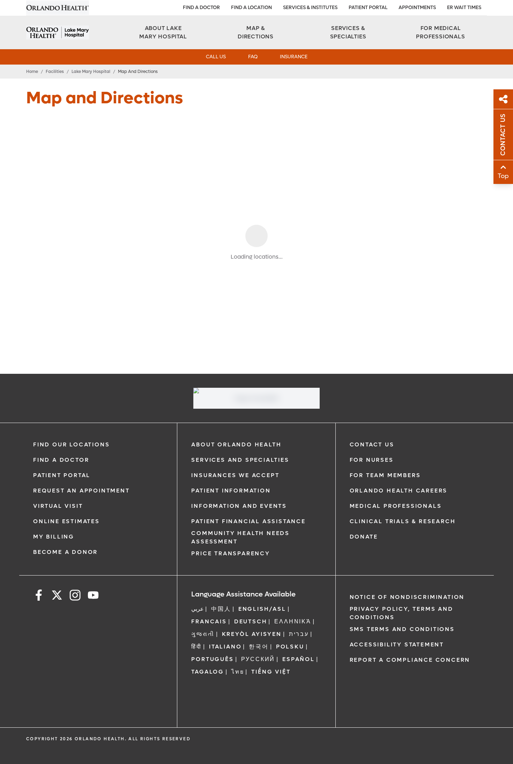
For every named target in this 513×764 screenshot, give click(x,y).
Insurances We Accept (235, 475)
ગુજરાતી (202, 634)
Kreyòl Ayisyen (252, 634)
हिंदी (196, 646)
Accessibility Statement (397, 644)
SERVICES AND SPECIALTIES (240, 459)
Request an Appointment (81, 490)
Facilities (55, 71)
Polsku (290, 646)
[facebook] (38, 596)
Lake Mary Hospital (91, 71)
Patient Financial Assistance (248, 521)
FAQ (253, 56)
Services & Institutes (310, 7)
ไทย (237, 671)
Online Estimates (66, 521)
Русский (258, 659)
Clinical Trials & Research (403, 521)
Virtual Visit (58, 506)
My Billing (53, 536)
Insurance (293, 56)
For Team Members (385, 475)
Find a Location (251, 7)
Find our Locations (71, 444)
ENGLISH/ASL (262, 609)
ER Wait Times (464, 7)
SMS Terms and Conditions (402, 629)
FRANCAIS (208, 621)
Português (212, 659)
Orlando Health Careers (399, 490)
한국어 (258, 646)
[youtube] (93, 596)
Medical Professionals (396, 506)
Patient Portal (368, 7)
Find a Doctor (201, 7)
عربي (197, 609)
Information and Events (239, 506)
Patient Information (230, 490)
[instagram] (75, 596)
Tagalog (207, 671)
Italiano (225, 646)
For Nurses (372, 459)
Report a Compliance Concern (410, 659)
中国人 (221, 609)
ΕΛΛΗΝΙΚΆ (292, 621)
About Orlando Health (236, 444)
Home (32, 71)
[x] (56, 596)
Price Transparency (230, 553)
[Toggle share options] (503, 99)
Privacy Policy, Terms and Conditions (401, 613)
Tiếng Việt (270, 671)
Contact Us (372, 444)
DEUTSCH (250, 621)
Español (298, 659)
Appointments (417, 7)
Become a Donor (65, 552)
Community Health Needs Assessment (240, 537)
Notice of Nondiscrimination (407, 597)
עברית (299, 634)
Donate (364, 536)
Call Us (216, 56)
